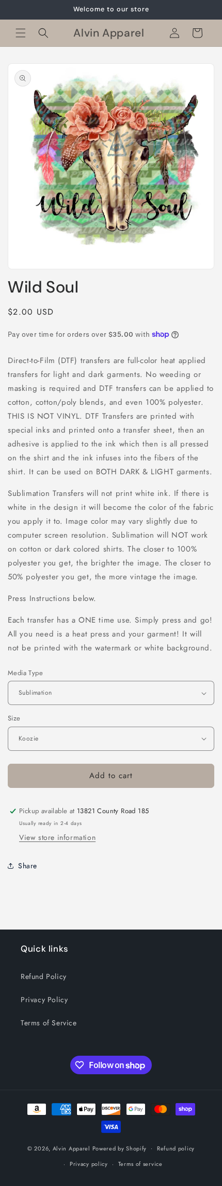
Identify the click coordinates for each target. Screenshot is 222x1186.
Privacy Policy (44, 999)
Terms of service (140, 1164)
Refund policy (176, 1148)
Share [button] (27, 866)
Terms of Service (49, 1023)
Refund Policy (44, 976)
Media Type (25, 673)
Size (14, 718)
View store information (57, 837)
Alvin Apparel (71, 1148)
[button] (20, 33)
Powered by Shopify (119, 1148)
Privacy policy (89, 1164)
